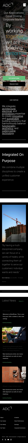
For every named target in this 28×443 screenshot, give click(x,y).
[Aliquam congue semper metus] (14, 374)
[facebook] (2, 439)
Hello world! (6, 311)
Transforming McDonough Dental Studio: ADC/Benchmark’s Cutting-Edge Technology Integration (13, 348)
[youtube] (8, 439)
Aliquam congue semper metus (12, 386)
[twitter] (5, 439)
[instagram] (11, 439)
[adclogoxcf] (7, 3)
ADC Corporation (13, 436)
